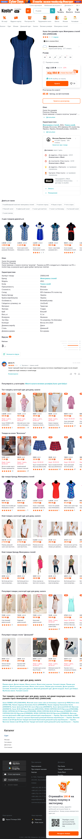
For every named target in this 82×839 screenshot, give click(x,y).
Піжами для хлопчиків (53, 686)
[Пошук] (52, 10)
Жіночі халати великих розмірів (38, 384)
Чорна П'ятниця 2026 (13, 819)
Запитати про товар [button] (59, 145)
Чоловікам (8, 742)
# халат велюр (8, 213)
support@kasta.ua (37, 799)
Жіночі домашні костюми (19, 686)
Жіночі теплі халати (36, 686)
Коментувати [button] (13, 374)
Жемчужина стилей (51, 125)
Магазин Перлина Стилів (61, 138)
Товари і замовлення (65, 769)
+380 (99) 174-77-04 (38, 796)
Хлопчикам (8, 747)
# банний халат (8, 209)
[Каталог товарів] (28, 10)
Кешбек (60, 775)
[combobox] (42, 10)
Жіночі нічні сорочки (44, 684)
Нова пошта (39, 822)
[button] (73, 83)
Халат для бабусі (60, 384)
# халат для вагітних (40, 209)
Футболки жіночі (9, 691)
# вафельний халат (23, 209)
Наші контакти (36, 766)
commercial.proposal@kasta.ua (42, 802)
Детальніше (50, 117)
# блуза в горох (56, 204)
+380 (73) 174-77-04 (38, 793)
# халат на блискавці (57, 209)
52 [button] (65, 56)
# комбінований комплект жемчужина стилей (18, 204)
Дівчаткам (7, 745)
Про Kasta (61, 766)
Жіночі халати (30, 684)
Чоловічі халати (22, 691)
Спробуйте (17, 9)
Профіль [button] (60, 12)
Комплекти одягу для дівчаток (21, 688)
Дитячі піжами (19, 684)
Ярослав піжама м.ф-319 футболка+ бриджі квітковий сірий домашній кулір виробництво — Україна (41, 722)
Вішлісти (69, 12)
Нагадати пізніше (63, 833)
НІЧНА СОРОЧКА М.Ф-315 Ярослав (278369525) (51, 713)
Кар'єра (34, 772)
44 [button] (45, 56)
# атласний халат (73, 209)
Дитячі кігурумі (58, 688)
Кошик (77, 12)
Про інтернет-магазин (39, 769)
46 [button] (50, 57)
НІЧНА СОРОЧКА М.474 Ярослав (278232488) (61, 709)
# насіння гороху (42, 204)
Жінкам (7, 739)
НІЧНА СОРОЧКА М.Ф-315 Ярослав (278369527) (54, 711)
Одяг (6, 736)
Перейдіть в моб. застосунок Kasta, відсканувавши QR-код (69, 823)
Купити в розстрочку (61, 101)
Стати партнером (36, 5)
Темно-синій (70, 125)
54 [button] (70, 57)
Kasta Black (62, 772)
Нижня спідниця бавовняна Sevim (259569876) (29, 705)
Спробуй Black (13, 780)
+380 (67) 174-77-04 (38, 790)
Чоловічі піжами (59, 684)
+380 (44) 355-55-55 (38, 787)
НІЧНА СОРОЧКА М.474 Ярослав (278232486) (19, 711)
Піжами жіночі (8, 684)
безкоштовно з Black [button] (56, 157)
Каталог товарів (13, 785)
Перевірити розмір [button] (52, 62)
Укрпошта (38, 819)
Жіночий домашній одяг (43, 688)
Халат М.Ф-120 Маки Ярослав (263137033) (28, 709)
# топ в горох (69, 204)
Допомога (68, 5)
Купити (57, 83)
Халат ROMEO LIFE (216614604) (14, 702)
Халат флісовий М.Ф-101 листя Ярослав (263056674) (32, 707)
